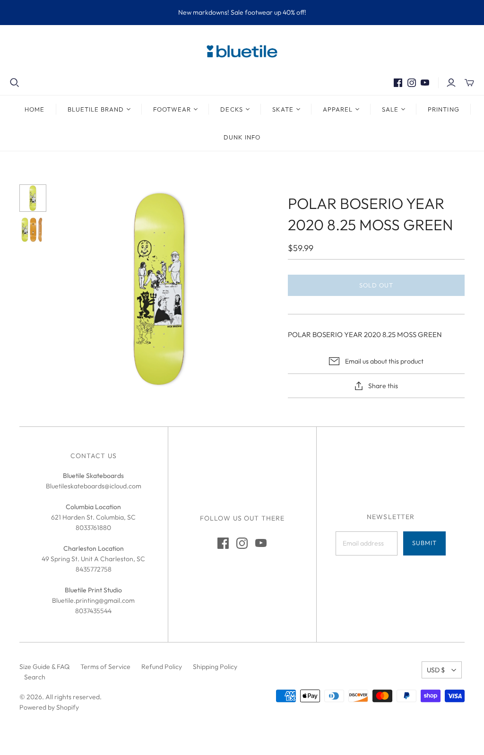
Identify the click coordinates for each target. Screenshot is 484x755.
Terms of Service (105, 666)
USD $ (436, 670)
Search (34, 677)
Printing (443, 109)
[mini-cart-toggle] (469, 83)
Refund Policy (161, 666)
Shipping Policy (215, 666)
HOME (34, 109)
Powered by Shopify (49, 707)
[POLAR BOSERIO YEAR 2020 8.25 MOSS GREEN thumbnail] (33, 198)
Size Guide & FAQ (44, 666)
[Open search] (14, 82)
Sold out (376, 285)
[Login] (451, 83)
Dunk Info (242, 137)
